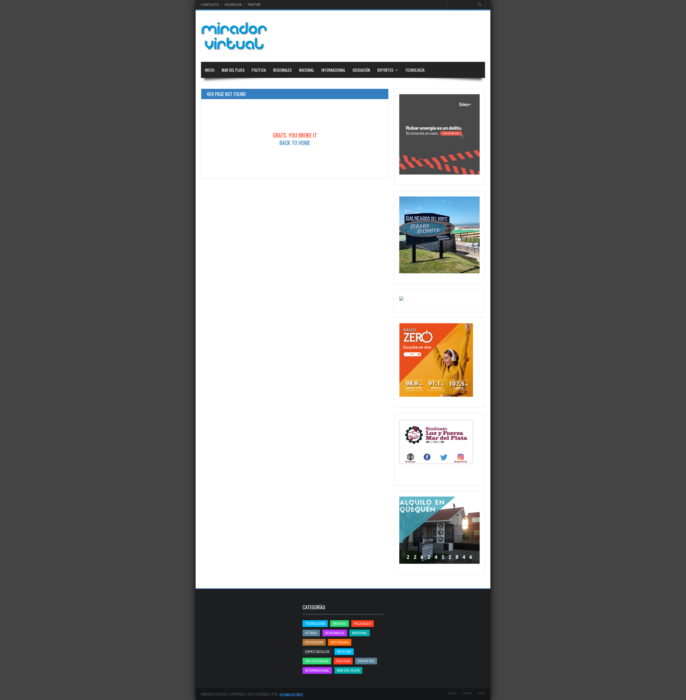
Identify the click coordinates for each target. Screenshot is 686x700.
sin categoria (317, 661)
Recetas (344, 651)
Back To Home (294, 143)
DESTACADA (340, 642)
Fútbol (311, 633)
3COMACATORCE (291, 694)
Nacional (306, 70)
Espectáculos (317, 651)
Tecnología (414, 70)
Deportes (385, 70)
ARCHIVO (339, 623)
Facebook (233, 4)
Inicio (209, 70)
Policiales (362, 623)
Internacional (333, 70)
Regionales (282, 70)
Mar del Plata (233, 70)
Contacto (210, 4)
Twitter (254, 4)
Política (259, 70)
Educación (361, 70)
